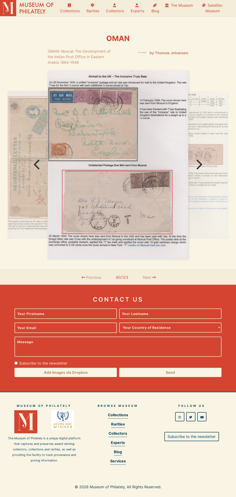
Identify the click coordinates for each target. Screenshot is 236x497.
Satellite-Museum (214, 8)
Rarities (92, 8)
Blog (155, 8)
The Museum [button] (181, 5)
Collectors (115, 8)
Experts (137, 8)
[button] (66, 372)
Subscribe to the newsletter (43, 363)
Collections (70, 8)
